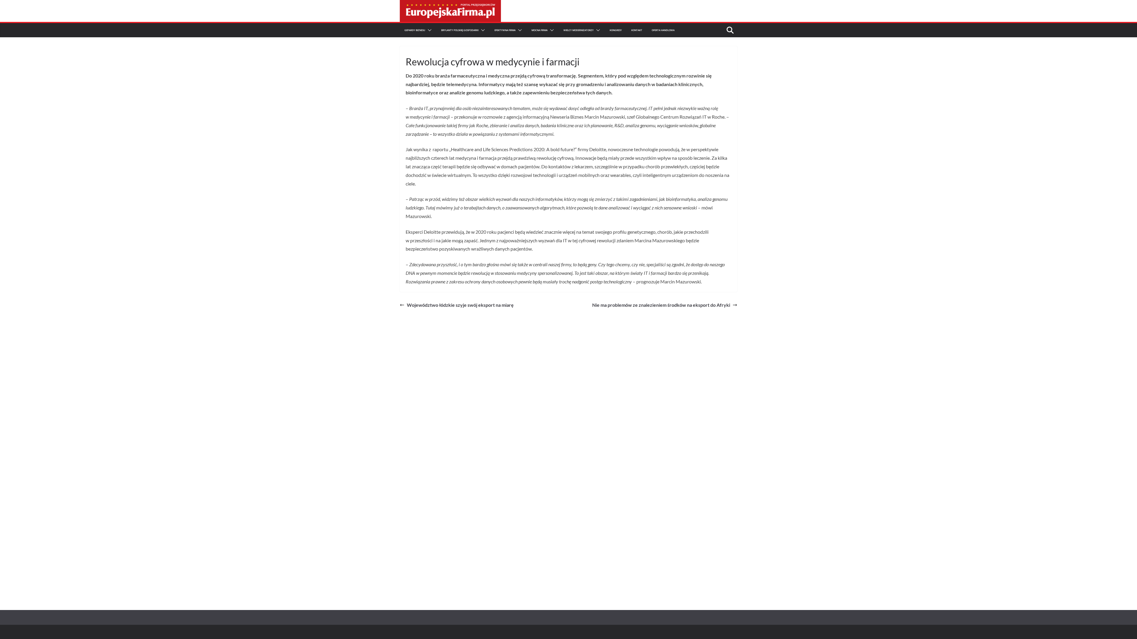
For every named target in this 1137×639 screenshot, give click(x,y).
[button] (428, 30)
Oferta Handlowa (663, 30)
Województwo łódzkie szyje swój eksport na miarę (460, 305)
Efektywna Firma (504, 30)
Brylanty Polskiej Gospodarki (459, 30)
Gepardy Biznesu (414, 30)
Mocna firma (539, 30)
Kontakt (636, 30)
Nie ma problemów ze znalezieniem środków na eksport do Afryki (661, 305)
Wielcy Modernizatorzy (578, 30)
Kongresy (616, 30)
